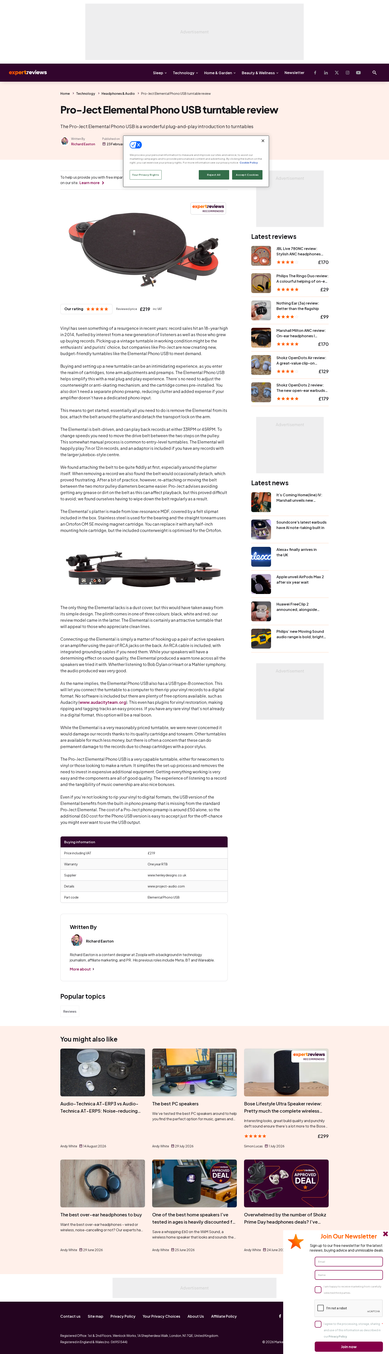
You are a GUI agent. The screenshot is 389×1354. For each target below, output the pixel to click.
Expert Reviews (24, 72)
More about (80, 969)
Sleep (158, 72)
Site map (95, 1316)
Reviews (69, 1011)
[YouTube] (358, 72)
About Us (196, 1316)
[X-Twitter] (336, 72)
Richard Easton (83, 144)
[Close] (263, 141)
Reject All (214, 174)
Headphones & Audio (118, 93)
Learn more (89, 182)
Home (65, 93)
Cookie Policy (249, 162)
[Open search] (374, 72)
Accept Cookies (247, 174)
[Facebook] (315, 72)
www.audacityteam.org (102, 702)
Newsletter (294, 72)
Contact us (70, 1316)
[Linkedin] (326, 72)
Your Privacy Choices (161, 1316)
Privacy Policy (123, 1316)
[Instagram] (347, 72)
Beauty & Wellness (258, 72)
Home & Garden (218, 72)
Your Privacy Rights (145, 174)
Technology (183, 72)
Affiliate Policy (224, 1316)
